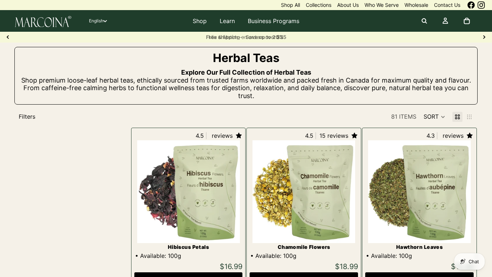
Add (234, 232)
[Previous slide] (8, 37)
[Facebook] (471, 5)
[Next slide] (484, 37)
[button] (434, 117)
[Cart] (467, 21)
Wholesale (416, 5)
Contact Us (447, 5)
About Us (348, 5)
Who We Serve (381, 5)
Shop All (290, 5)
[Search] (424, 21)
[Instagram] (481, 5)
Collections (318, 5)
